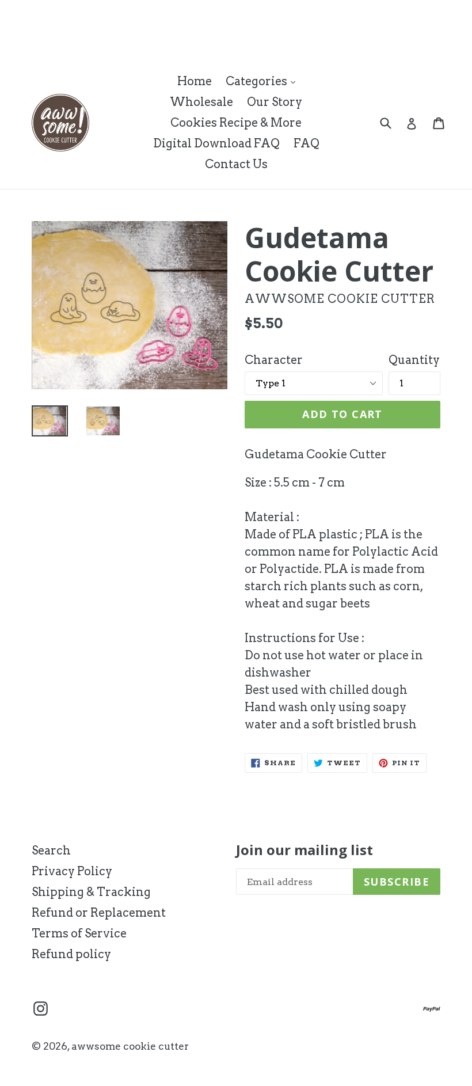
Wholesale (201, 102)
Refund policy (71, 954)
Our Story (274, 102)
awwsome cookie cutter (130, 1046)
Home (194, 81)
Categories (263, 81)
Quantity (414, 360)
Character (274, 360)
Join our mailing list (304, 850)
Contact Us (236, 164)
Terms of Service (79, 933)
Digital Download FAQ (216, 143)
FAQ (306, 143)
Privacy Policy (72, 871)
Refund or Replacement (99, 913)
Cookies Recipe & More (236, 123)
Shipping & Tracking (91, 892)
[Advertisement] (209, 26)
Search (51, 850)
